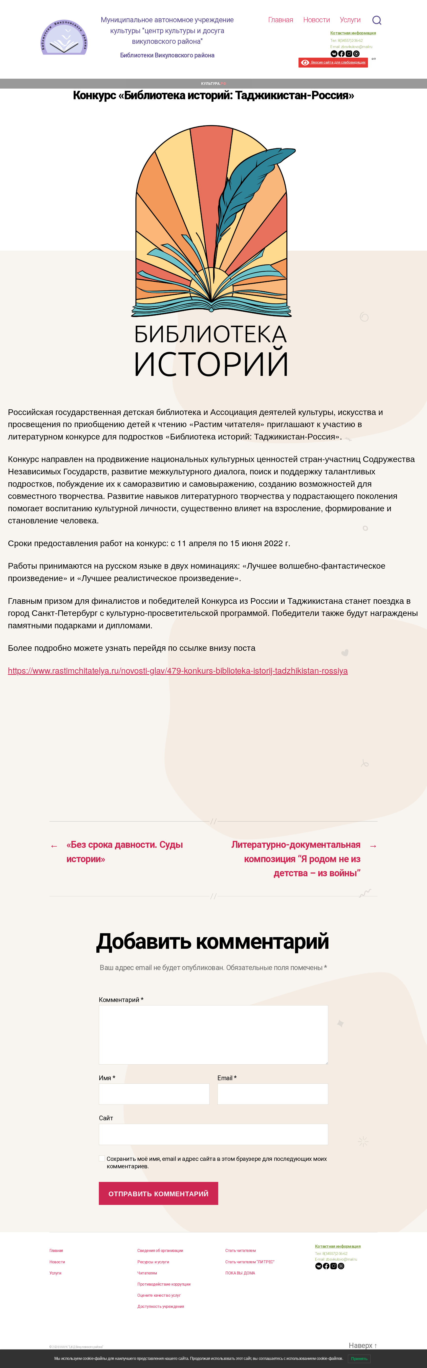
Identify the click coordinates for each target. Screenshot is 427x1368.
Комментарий (121, 999)
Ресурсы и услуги (153, 1262)
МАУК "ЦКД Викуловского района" (81, 1347)
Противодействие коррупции (163, 1284)
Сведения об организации (160, 1250)
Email (227, 1078)
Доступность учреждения (160, 1306)
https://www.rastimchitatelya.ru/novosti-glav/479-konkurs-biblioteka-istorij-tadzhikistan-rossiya (178, 670)
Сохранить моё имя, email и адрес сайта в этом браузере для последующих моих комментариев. (217, 1162)
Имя (107, 1078)
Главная (280, 20)
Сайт (106, 1118)
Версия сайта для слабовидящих (337, 62)
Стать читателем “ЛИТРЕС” (250, 1262)
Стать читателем (240, 1250)
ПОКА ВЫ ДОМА (240, 1273)
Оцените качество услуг (159, 1295)
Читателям (147, 1273)
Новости (316, 20)
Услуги (350, 20)
